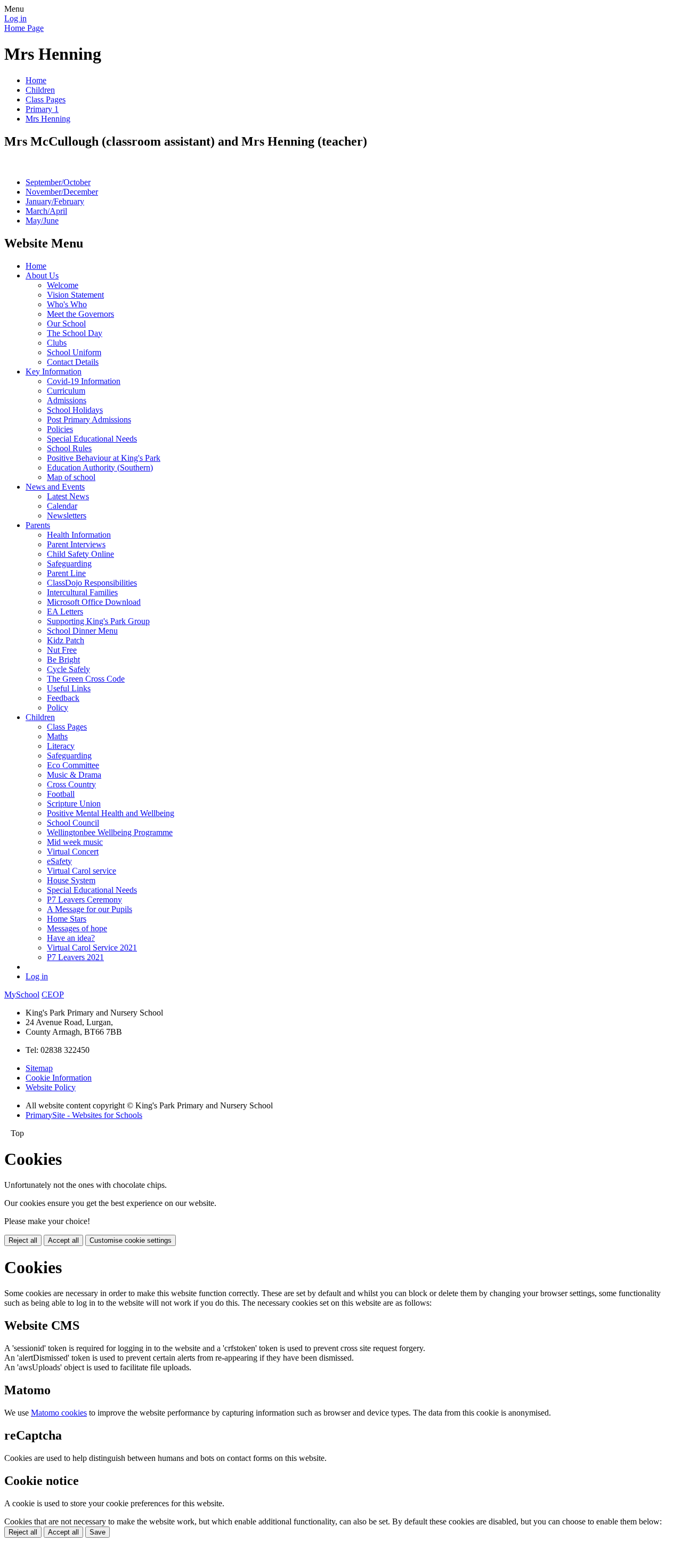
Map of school (71, 477)
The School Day (74, 333)
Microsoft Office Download (94, 601)
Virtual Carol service (81, 870)
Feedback (63, 697)
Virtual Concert (73, 851)
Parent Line (66, 573)
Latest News (68, 496)
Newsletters (66, 515)
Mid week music (75, 841)
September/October (58, 182)
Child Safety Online (80, 553)
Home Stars (66, 918)
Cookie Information (59, 1077)
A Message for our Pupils (89, 909)
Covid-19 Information (83, 381)
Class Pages (46, 99)
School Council (73, 822)
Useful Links (69, 688)
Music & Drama (74, 774)
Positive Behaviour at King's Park (103, 457)
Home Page (24, 28)
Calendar (62, 505)
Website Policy (51, 1087)
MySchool (21, 994)
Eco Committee (73, 765)
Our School (66, 323)
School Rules (69, 448)
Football (61, 793)
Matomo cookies (59, 1412)
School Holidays (75, 409)
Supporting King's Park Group (98, 621)
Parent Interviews (76, 544)
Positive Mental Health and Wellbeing (110, 813)
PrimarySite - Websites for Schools (84, 1115)
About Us (42, 275)
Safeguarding (69, 563)
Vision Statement (75, 294)
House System (71, 880)
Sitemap (39, 1068)
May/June (42, 220)
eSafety (59, 861)
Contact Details (73, 361)
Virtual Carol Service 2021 (92, 947)
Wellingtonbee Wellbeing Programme (110, 832)
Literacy (61, 745)
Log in (15, 18)
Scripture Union (74, 803)
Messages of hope (77, 928)
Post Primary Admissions (89, 419)
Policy (57, 707)
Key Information (54, 371)
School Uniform (74, 352)
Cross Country (71, 784)
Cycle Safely (68, 669)
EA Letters (65, 611)
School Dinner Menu (82, 630)
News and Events (55, 486)
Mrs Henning (48, 118)
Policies (60, 429)
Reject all (23, 1240)
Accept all (63, 1240)
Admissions (66, 400)
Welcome (62, 285)
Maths (57, 736)
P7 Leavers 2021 (75, 957)
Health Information (79, 534)
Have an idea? (71, 937)
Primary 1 (42, 109)
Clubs (57, 342)
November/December (62, 191)
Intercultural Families (82, 592)
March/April (46, 210)
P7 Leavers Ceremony (84, 899)
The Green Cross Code (86, 678)
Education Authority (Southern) (100, 467)
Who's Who (67, 304)
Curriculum (66, 390)
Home (36, 80)
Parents (38, 525)
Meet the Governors (80, 313)
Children (40, 89)
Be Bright (63, 659)
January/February (55, 201)
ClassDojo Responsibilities (92, 582)
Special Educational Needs (92, 438)
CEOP (53, 994)
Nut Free (62, 649)
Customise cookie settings (131, 1240)
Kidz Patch (65, 640)
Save (97, 1532)
